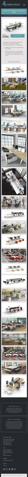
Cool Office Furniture (7, 443)
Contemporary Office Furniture (9, 439)
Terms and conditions (17, 475)
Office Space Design (7, 455)
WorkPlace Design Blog (7, 449)
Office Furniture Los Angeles (8, 440)
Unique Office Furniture (7, 444)
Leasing (4, 465)
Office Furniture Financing (8, 460)
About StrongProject (7, 451)
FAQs (4, 453)
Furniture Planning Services (8, 452)
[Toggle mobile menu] (24, 4)
